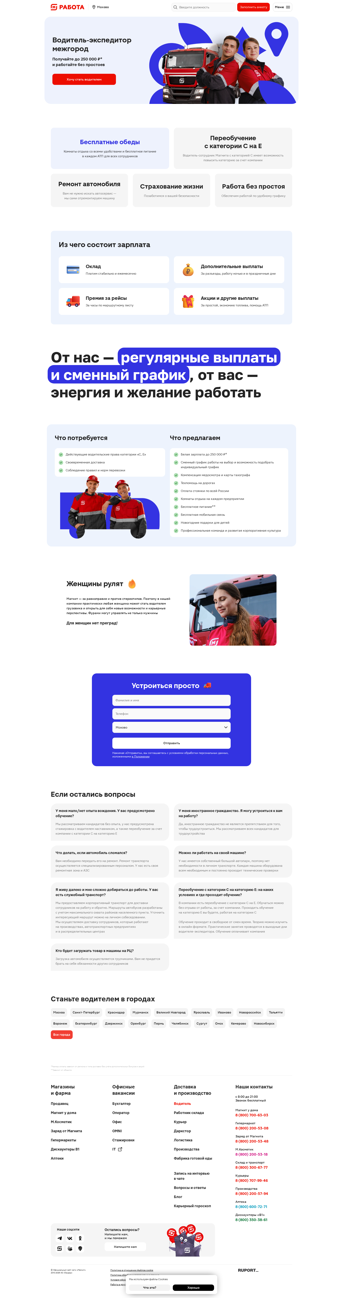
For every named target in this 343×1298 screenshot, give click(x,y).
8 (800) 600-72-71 (251, 1207)
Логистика (183, 1140)
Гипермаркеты (63, 1140)
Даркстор (182, 1131)
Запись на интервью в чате (192, 1176)
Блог (178, 1197)
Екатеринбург (86, 1023)
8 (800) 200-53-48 (251, 1141)
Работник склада (189, 1113)
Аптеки (57, 1158)
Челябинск (180, 1023)
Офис (117, 1122)
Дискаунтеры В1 (65, 1149)
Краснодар (116, 1012)
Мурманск (140, 1012)
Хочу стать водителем (84, 79)
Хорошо (193, 1287)
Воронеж (60, 1023)
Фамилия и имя (127, 700)
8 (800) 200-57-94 (251, 1194)
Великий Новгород (171, 1012)
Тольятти (276, 1012)
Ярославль (202, 1012)
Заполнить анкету (253, 7)
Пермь (159, 1023)
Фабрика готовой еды (193, 1158)
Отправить (171, 743)
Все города (61, 1034)
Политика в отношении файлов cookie (131, 1270)
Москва (59, 1012)
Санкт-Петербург (86, 1012)
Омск (219, 1023)
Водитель (182, 1103)
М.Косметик (61, 1122)
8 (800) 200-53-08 (251, 1128)
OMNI (117, 1131)
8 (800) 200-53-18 (251, 1154)
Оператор (120, 1113)
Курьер (180, 1122)
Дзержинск (114, 1023)
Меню (279, 7)
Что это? (149, 1287)
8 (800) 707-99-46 (251, 1180)
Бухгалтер (121, 1103)
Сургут (202, 1023)
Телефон (122, 714)
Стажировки (123, 1140)
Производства (186, 1149)
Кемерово (238, 1023)
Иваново (224, 1012)
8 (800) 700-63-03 (251, 1115)
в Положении (140, 756)
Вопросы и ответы (190, 1188)
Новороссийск (250, 1012)
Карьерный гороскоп (192, 1206)
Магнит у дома (63, 1113)
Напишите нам (125, 1247)
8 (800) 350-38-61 (251, 1220)
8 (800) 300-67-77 (251, 1167)
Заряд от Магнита (66, 1131)
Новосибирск (264, 1023)
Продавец (59, 1103)
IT (114, 1149)
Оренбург (138, 1023)
